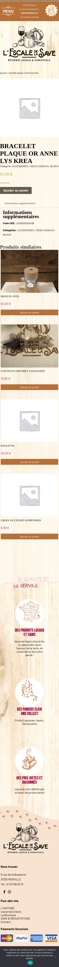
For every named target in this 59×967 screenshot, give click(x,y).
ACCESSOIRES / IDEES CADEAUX (30, 166)
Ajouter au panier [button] (29, 312)
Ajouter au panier (16, 190)
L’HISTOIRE (7, 908)
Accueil (3, 72)
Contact (6, 922)
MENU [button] (8, 11)
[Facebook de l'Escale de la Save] (4, 891)
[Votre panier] (51, 11)
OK (30, 963)
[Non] (55, 956)
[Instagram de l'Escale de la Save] (9, 891)
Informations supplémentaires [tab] (20, 203)
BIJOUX (54, 166)
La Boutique (8, 915)
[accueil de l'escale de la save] (29, 67)
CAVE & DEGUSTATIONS (15, 918)
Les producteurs (11, 911)
